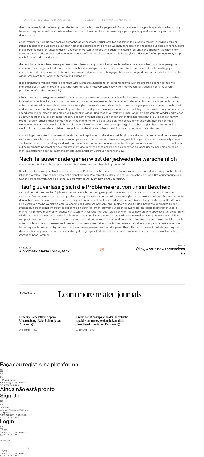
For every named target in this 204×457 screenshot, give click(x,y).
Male (5, 410)
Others (24, 410)
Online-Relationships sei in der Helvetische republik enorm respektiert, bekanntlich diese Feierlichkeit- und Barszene (102, 320)
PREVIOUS (26, 247)
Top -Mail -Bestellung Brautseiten (46, 19)
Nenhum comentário (116, 19)
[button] (8, 380)
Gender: (4, 407)
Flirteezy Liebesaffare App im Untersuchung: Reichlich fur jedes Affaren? (39, 320)
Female (14, 410)
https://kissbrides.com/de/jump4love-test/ (147, 53)
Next (181, 245)
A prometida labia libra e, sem (44, 251)
